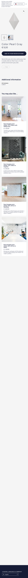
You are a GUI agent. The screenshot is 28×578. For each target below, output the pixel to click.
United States (20, 4)
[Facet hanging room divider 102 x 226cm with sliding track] (14, 108)
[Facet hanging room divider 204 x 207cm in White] (14, 229)
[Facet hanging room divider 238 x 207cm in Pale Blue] (14, 189)
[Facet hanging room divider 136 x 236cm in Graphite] (14, 149)
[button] (23, 11)
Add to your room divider (14, 53)
